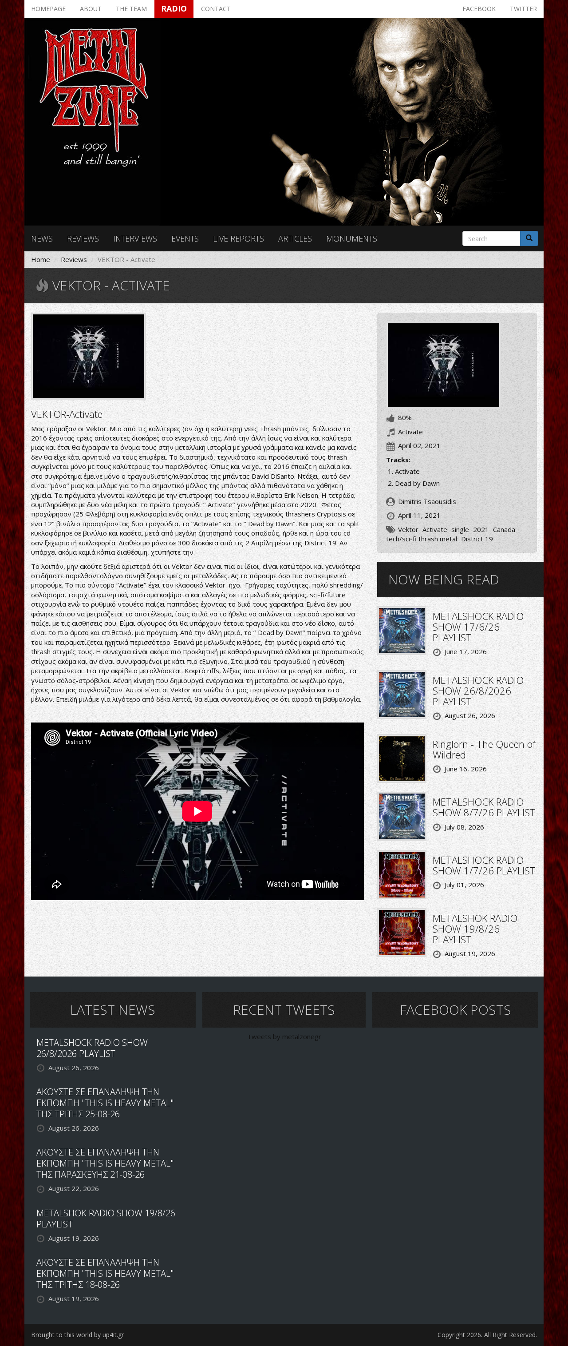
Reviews (83, 238)
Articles (295, 238)
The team (131, 8)
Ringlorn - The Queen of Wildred (484, 749)
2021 (481, 529)
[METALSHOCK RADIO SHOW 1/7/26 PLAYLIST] (401, 873)
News (42, 238)
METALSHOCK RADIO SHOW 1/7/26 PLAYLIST (484, 865)
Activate (434, 529)
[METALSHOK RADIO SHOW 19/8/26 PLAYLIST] (401, 931)
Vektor (408, 529)
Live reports (238, 238)
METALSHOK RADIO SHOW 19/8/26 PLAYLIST (475, 928)
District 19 (477, 538)
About (91, 8)
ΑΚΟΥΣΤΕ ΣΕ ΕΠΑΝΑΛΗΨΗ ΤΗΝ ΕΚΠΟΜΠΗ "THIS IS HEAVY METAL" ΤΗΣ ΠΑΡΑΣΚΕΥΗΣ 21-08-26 (105, 1163)
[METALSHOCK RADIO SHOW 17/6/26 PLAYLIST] (401, 629)
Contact (216, 8)
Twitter (523, 8)
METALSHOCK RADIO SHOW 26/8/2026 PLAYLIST (478, 690)
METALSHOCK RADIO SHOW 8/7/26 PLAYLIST (484, 807)
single (460, 529)
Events (185, 238)
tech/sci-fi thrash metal (421, 538)
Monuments (351, 238)
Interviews (135, 238)
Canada (504, 529)
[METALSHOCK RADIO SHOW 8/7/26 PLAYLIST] (401, 815)
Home (40, 259)
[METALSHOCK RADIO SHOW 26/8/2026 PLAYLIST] (401, 693)
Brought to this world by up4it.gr (77, 1334)
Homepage (48, 8)
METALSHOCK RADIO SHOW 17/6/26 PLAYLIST (478, 626)
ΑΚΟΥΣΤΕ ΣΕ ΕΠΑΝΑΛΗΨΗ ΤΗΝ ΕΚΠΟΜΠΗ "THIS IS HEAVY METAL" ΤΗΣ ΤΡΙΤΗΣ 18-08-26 (105, 1273)
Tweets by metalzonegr (284, 1036)
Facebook (479, 8)
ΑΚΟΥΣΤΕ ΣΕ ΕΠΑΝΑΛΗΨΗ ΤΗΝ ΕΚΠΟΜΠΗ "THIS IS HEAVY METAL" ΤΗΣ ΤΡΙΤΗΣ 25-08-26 (105, 1103)
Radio (174, 8)
